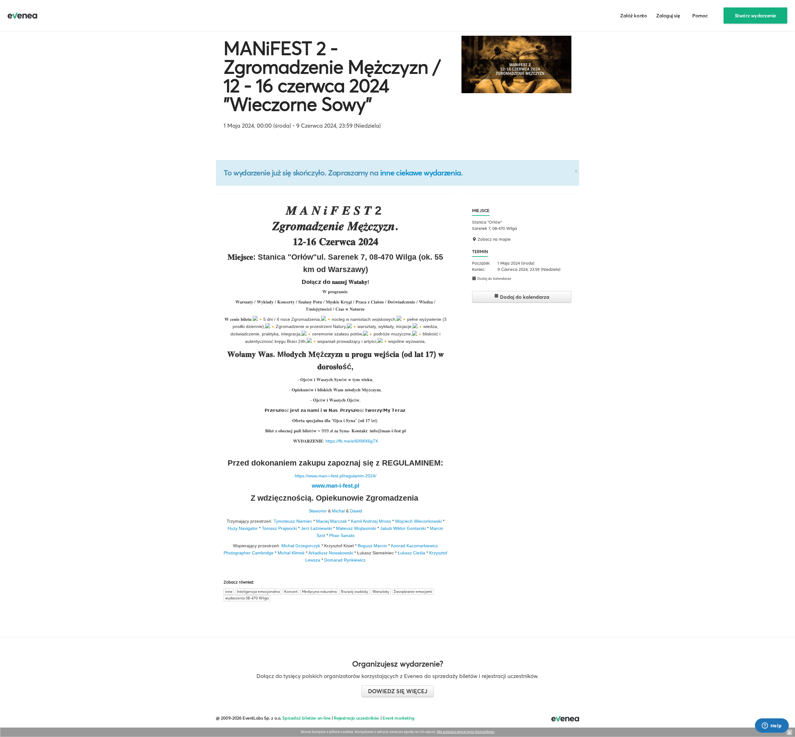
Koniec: (478, 269)
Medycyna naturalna (319, 591)
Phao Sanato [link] (342, 535)
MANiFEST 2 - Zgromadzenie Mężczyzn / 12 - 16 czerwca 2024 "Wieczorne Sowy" (332, 76)
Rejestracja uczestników (356, 718)
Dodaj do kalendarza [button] (493, 278)
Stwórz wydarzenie (755, 15)
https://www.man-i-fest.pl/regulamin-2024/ (335, 475)
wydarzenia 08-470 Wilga (247, 598)
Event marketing (399, 718)
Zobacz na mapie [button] (493, 239)
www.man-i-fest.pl (335, 486)
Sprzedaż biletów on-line (306, 718)
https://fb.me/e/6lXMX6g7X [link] (351, 441)
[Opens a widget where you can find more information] (772, 726)
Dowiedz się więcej (397, 691)
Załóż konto (633, 15)
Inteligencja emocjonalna (258, 591)
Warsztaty (380, 591)
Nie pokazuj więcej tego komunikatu (465, 732)
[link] (318, 510)
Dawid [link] (356, 510)
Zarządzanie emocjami (412, 591)
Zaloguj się (668, 15)
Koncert (291, 591)
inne (229, 591)
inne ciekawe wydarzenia (420, 172)
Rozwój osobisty (354, 591)
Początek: (481, 263)
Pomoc (700, 15)
